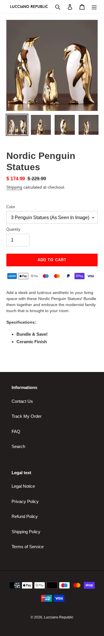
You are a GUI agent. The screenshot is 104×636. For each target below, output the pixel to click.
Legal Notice (23, 486)
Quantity (13, 229)
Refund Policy (25, 516)
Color (10, 207)
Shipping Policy (26, 531)
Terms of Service (28, 546)
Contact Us (22, 401)
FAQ (16, 431)
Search (18, 446)
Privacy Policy (25, 501)
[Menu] (94, 7)
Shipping (14, 187)
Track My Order (27, 416)
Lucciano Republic (58, 617)
